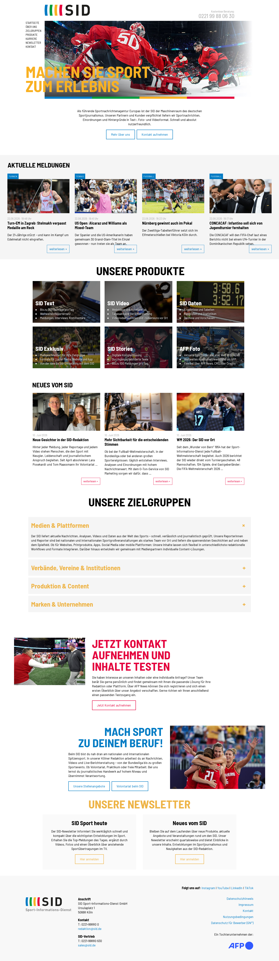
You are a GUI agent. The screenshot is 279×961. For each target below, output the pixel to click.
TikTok (249, 888)
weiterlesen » (58, 249)
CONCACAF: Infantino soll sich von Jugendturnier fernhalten (236, 225)
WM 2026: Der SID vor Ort (196, 439)
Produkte (32, 34)
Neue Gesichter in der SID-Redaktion (61, 439)
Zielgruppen (33, 30)
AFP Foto (190, 348)
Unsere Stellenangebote (89, 786)
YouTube (223, 888)
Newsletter (33, 42)
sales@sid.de (86, 945)
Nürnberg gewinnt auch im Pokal (167, 223)
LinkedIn (236, 888)
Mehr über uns (120, 134)
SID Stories (120, 348)
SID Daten (191, 303)
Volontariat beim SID (130, 786)
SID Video (118, 303)
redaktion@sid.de (89, 929)
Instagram (208, 888)
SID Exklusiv (49, 348)
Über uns (31, 26)
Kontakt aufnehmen (155, 134)
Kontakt (31, 46)
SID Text (44, 303)
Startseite (32, 22)
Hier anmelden (89, 859)
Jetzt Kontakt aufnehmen (114, 705)
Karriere (31, 38)
